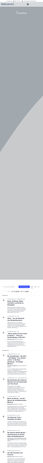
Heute (8, 291)
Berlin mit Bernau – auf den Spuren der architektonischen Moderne (16, 400)
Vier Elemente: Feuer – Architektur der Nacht (14, 418)
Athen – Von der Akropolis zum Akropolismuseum (15, 319)
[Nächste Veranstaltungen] (5, 291)
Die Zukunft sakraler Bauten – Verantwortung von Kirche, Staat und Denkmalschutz (16, 434)
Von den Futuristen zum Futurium (15, 454)
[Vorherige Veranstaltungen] (3, 291)
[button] (27, 4)
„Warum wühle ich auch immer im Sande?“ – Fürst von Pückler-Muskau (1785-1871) (17, 335)
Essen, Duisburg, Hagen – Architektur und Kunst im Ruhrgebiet (15, 303)
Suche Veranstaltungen (24, 286)
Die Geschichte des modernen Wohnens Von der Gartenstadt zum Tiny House (17, 382)
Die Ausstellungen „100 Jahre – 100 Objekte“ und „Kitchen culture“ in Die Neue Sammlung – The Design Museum (16, 359)
